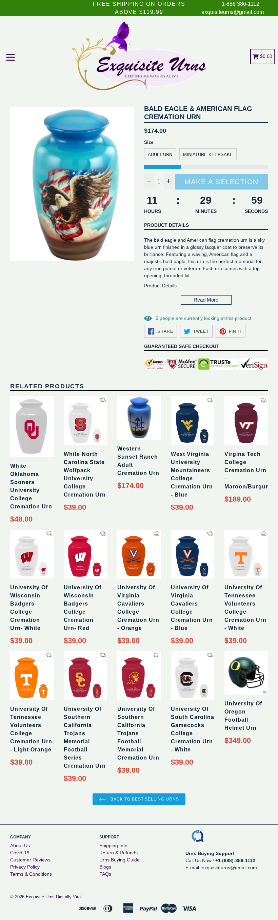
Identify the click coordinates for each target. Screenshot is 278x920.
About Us (20, 845)
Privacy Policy (25, 867)
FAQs (105, 874)
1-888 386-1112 (240, 4)
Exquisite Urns (40, 896)
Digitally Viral (69, 896)
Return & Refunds (118, 852)
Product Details (166, 225)
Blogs (105, 867)
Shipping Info (113, 845)
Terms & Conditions (31, 874)
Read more (206, 300)
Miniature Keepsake (208, 154)
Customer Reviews (30, 859)
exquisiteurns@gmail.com (232, 12)
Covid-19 (19, 852)
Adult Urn (160, 154)
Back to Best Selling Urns (144, 799)
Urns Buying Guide (119, 859)
